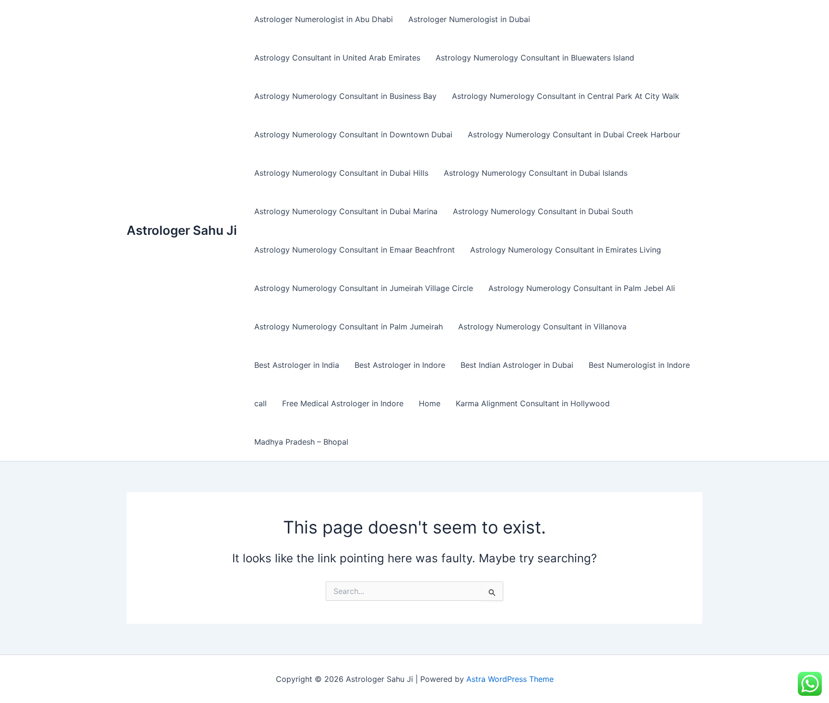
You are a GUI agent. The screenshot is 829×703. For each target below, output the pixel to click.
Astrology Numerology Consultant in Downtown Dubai (353, 134)
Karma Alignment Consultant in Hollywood (533, 403)
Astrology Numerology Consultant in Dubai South (543, 211)
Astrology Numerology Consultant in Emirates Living (565, 250)
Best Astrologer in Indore (400, 365)
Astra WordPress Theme (510, 679)
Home (429, 403)
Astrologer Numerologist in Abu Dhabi (323, 19)
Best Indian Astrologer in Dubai (517, 365)
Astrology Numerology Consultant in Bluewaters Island (535, 57)
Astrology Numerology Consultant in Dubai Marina (346, 211)
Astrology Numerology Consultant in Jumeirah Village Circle (363, 288)
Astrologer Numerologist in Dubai (469, 19)
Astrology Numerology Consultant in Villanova (542, 326)
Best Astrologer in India (296, 365)
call (260, 403)
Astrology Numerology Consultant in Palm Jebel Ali (581, 288)
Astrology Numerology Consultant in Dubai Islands (536, 173)
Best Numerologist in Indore (639, 365)
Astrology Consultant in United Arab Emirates (337, 57)
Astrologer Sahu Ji (182, 230)
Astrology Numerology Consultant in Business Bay (345, 96)
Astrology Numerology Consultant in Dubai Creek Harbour (574, 134)
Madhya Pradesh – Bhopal (301, 442)
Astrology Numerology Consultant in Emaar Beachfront (354, 250)
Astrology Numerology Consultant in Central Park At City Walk (565, 96)
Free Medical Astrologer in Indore (342, 403)
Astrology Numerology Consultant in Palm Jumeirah (348, 326)
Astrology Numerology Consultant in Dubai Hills (341, 173)
